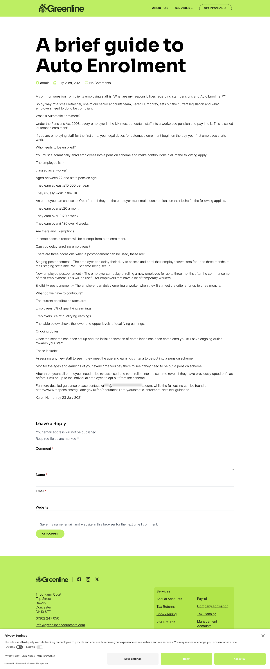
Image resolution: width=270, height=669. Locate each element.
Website (42, 507)
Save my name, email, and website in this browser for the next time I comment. (99, 524)
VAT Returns (165, 622)
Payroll (202, 599)
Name (41, 474)
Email (41, 491)
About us (160, 8)
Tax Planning (206, 614)
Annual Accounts (169, 599)
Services (182, 8)
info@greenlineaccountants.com (60, 625)
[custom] (79, 579)
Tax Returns (165, 606)
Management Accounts (207, 624)
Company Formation (212, 606)
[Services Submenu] (193, 8)
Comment (44, 448)
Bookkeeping (166, 614)
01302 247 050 (47, 618)
